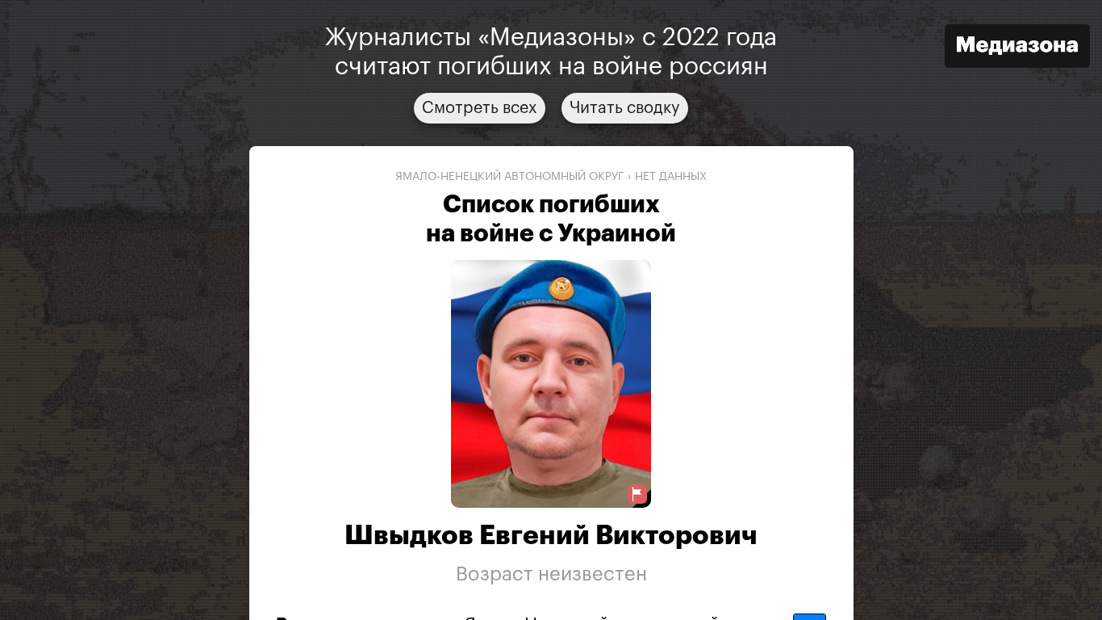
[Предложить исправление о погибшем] (637, 494)
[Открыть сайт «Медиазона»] (1017, 48)
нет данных (671, 176)
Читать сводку (625, 108)
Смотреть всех (479, 108)
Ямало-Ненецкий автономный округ (509, 176)
